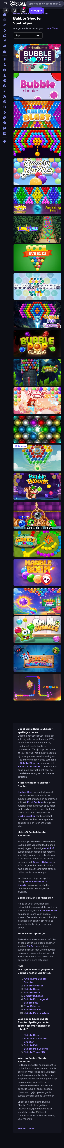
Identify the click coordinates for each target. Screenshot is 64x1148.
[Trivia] (4, 128)
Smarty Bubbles (42, 862)
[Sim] (4, 112)
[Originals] (4, 41)
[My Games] (14, 10)
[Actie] (4, 59)
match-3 (49, 848)
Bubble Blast (26, 792)
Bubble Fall (31, 1002)
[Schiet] (4, 107)
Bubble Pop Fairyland (37, 1013)
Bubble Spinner (33, 1009)
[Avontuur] (4, 70)
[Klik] (4, 91)
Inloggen (36, 10)
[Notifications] (23, 10)
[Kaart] (4, 85)
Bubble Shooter (29, 763)
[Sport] (4, 117)
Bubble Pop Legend (36, 999)
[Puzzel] (4, 96)
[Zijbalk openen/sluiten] (5, 3)
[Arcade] (4, 64)
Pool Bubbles (35, 802)
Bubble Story (32, 992)
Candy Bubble (48, 910)
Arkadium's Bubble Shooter (32, 883)
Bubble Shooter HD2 (30, 766)
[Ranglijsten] (4, 51)
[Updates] (4, 35)
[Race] (4, 101)
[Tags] (4, 141)
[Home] (4, 14)
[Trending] (4, 30)
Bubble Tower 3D (34, 1052)
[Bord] (4, 75)
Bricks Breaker (26, 816)
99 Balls (32, 946)
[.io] (4, 80)
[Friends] (5, 10)
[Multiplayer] (4, 46)
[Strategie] (4, 122)
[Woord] (4, 133)
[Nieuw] (4, 25)
